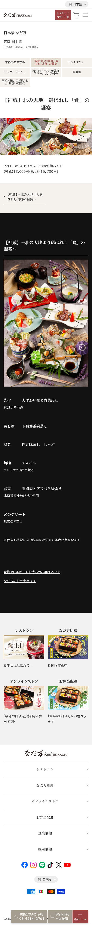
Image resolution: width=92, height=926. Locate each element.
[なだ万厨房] (68, 647)
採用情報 (45, 849)
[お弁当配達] (68, 698)
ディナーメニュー (14, 72)
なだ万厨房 (44, 785)
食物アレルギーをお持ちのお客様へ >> (32, 572)
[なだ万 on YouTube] (67, 866)
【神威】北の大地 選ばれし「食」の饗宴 (46, 62)
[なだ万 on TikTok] (50, 866)
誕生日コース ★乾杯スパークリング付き (46, 72)
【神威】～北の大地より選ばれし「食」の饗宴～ (25, 197)
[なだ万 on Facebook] (24, 866)
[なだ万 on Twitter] (59, 866)
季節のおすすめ (15, 62)
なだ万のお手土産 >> (20, 581)
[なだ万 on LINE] (42, 866)
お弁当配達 (44, 817)
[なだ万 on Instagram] (33, 866)
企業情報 (45, 833)
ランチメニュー (77, 62)
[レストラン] (24, 647)
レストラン (44, 769)
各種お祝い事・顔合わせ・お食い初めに (15, 82)
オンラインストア (45, 801)
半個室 (77, 72)
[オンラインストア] (24, 698)
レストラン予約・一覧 (63, 15)
